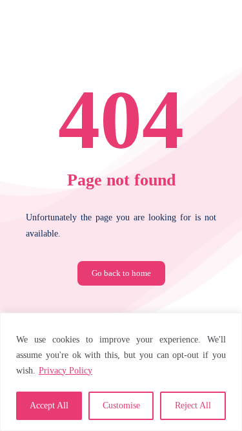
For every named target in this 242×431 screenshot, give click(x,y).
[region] (121, 372)
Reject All (193, 405)
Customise (121, 405)
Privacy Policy (65, 370)
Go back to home (121, 273)
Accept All (49, 405)
